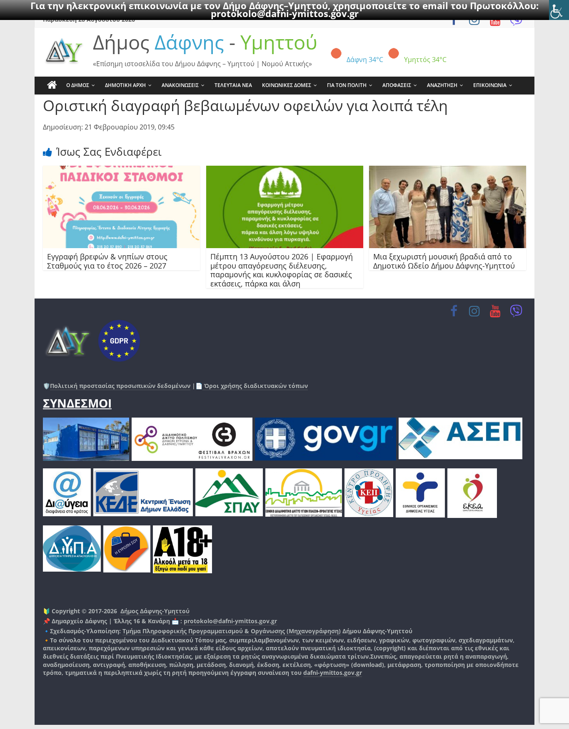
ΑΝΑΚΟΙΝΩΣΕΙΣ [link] (180, 85)
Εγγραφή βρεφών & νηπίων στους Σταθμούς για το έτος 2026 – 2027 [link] (107, 261)
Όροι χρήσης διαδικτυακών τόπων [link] (255, 386)
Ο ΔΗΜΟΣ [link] (77, 85)
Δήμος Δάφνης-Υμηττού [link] (155, 611)
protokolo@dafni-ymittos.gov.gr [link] (285, 13)
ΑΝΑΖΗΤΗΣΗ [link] (442, 85)
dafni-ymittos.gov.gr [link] (332, 673)
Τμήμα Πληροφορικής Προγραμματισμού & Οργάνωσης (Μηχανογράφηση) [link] (231, 631)
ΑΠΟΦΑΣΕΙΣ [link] (396, 85)
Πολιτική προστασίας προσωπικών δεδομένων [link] (120, 386)
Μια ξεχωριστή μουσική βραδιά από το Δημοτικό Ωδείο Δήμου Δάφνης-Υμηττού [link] (444, 261)
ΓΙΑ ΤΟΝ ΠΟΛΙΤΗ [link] (347, 85)
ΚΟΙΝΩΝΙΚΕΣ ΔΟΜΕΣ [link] (286, 85)
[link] (559, 10)
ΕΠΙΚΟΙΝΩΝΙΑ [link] (490, 85)
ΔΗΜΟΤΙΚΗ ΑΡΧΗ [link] (125, 85)
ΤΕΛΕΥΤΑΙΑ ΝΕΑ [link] (233, 85)
